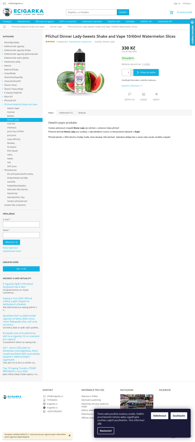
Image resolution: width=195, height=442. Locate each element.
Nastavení (106, 430)
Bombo (10, 116)
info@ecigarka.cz (55, 396)
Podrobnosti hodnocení (80, 41)
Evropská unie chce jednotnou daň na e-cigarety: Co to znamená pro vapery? (21, 336)
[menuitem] (7, 21)
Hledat (123, 12)
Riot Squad (12, 150)
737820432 (52, 400)
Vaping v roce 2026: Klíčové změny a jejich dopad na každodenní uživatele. (17, 301)
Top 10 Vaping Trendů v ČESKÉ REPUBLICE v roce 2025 (19, 370)
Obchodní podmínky (91, 400)
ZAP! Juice (12, 166)
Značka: (104, 41)
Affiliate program (89, 417)
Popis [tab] (51, 112)
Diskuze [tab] (82, 112)
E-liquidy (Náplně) (13, 92)
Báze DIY (8, 96)
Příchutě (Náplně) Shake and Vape (20, 104)
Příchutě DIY (10, 100)
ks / (21, 268)
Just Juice (11, 135)
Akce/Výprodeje (11, 42)
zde (99, 423)
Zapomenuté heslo (12, 251)
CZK (176, 3)
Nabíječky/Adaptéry (16, 185)
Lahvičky (11, 181)
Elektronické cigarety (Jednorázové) (21, 54)
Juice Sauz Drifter (15, 131)
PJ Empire (11, 147)
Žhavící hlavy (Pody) (13, 89)
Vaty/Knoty (12, 193)
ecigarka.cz (52, 403)
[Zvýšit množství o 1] (131, 70)
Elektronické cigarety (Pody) (17, 50)
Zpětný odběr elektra (91, 410)
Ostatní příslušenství (17, 201)
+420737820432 (54, 411)
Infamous (11, 127)
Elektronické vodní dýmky (16, 57)
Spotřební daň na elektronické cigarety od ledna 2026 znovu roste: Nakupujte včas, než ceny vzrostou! (20, 320)
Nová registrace (10, 247)
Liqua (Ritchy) (13, 139)
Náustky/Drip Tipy (16, 197)
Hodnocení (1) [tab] (66, 112)
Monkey (11, 143)
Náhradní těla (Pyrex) (17, 189)
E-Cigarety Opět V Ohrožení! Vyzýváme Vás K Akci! (18, 285)
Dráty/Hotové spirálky (17, 177)
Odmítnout (159, 415)
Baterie (7, 65)
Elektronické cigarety (14, 46)
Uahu (9, 154)
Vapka (10, 158)
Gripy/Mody (10, 73)
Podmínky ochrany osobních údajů (95, 405)
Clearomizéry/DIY (12, 81)
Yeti (9, 162)
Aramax (11, 112)
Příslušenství (10, 170)
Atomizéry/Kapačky (13, 77)
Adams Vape (13, 108)
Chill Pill (11, 123)
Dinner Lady (13, 119)
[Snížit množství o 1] (131, 74)
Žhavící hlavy (10, 85)
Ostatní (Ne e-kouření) (15, 205)
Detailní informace (131, 85)
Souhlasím (179, 415)
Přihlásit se (11, 242)
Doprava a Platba (89, 396)
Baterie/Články (11, 69)
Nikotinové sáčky (12, 61)
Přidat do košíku (148, 72)
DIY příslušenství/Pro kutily (20, 174)
